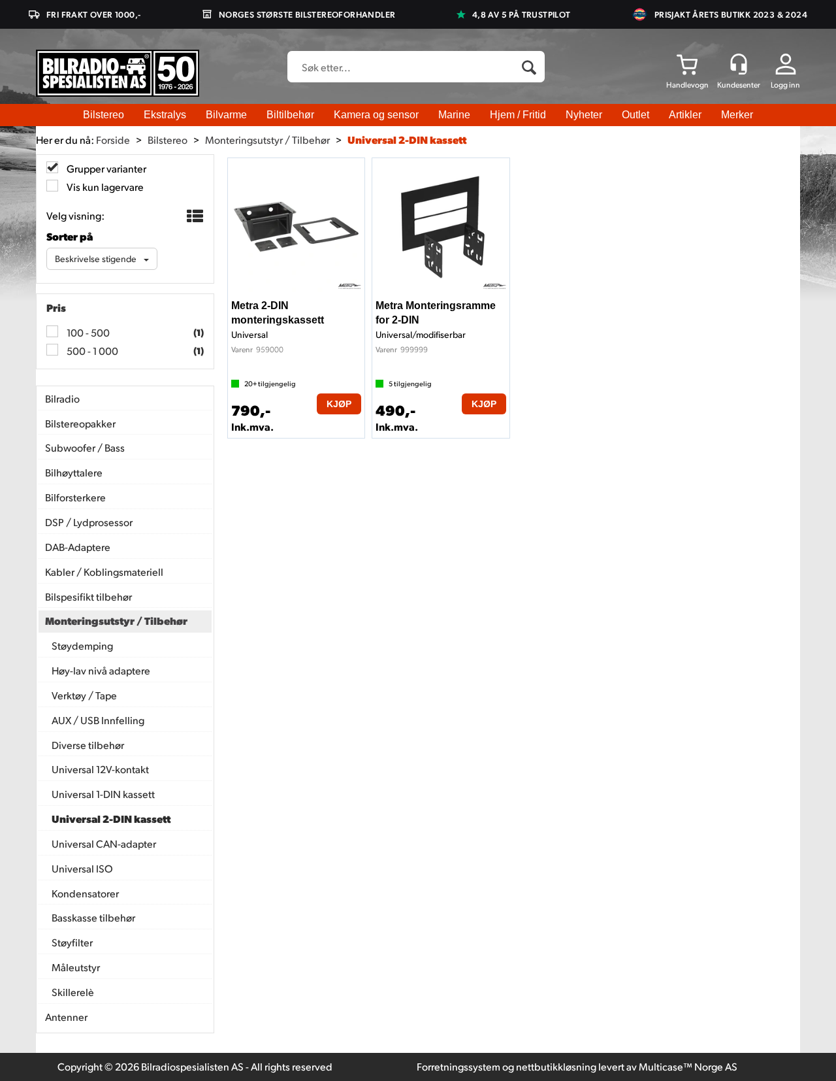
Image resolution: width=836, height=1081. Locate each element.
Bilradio (62, 398)
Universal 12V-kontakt (100, 769)
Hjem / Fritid (518, 114)
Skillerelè (73, 992)
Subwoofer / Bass (85, 447)
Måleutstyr (76, 967)
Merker (737, 114)
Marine (454, 114)
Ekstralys (165, 114)
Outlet (635, 114)
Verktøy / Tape (84, 695)
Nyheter (584, 114)
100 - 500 (87, 332)
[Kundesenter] (738, 64)
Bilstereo (103, 114)
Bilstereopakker (80, 423)
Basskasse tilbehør (93, 917)
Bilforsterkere (75, 497)
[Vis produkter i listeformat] (194, 216)
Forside (113, 139)
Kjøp (339, 404)
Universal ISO (82, 868)
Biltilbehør (290, 114)
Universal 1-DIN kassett (103, 794)
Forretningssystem (458, 1066)
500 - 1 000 (91, 351)
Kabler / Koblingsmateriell (104, 571)
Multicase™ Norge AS (688, 1066)
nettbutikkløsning (556, 1066)
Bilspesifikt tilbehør (88, 596)
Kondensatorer (85, 893)
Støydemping (82, 645)
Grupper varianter (105, 168)
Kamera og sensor (376, 114)
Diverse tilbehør (88, 745)
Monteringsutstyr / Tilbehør (267, 139)
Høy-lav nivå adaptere (101, 670)
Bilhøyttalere (74, 472)
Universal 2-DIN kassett (406, 139)
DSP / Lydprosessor (89, 522)
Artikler (685, 114)
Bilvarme (226, 114)
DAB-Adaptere (77, 547)
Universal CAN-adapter (104, 843)
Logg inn (785, 85)
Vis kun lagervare (104, 186)
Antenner (66, 1016)
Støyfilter (72, 942)
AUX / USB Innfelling (98, 720)
